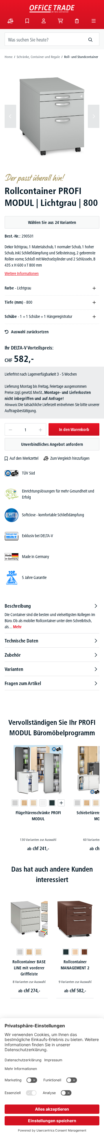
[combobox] (43, 39)
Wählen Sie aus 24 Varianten (52, 222)
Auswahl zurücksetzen (30, 331)
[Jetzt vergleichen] (10, 21)
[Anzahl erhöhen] (40, 429)
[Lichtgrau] (15, 802)
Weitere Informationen (22, 273)
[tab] (52, 616)
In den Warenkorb (74, 429)
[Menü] (93, 21)
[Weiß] (42, 802)
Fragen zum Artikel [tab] (23, 683)
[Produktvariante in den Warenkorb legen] (61, 802)
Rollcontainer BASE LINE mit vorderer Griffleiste (29, 968)
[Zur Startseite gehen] (52, 9)
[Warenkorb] (60, 21)
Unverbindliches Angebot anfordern (52, 444)
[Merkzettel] (27, 21)
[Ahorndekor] (33, 802)
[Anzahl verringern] (10, 429)
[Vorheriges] (10, 116)
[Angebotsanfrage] (77, 21)
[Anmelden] (43, 21)
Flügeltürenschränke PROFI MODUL (38, 815)
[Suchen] (90, 39)
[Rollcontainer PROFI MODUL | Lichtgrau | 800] (52, 116)
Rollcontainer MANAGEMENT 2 (75, 965)
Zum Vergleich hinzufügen (70, 458)
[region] (52, 116)
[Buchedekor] (24, 802)
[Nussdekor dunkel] (84, 951)
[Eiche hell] (75, 951)
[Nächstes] (93, 116)
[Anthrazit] (52, 802)
